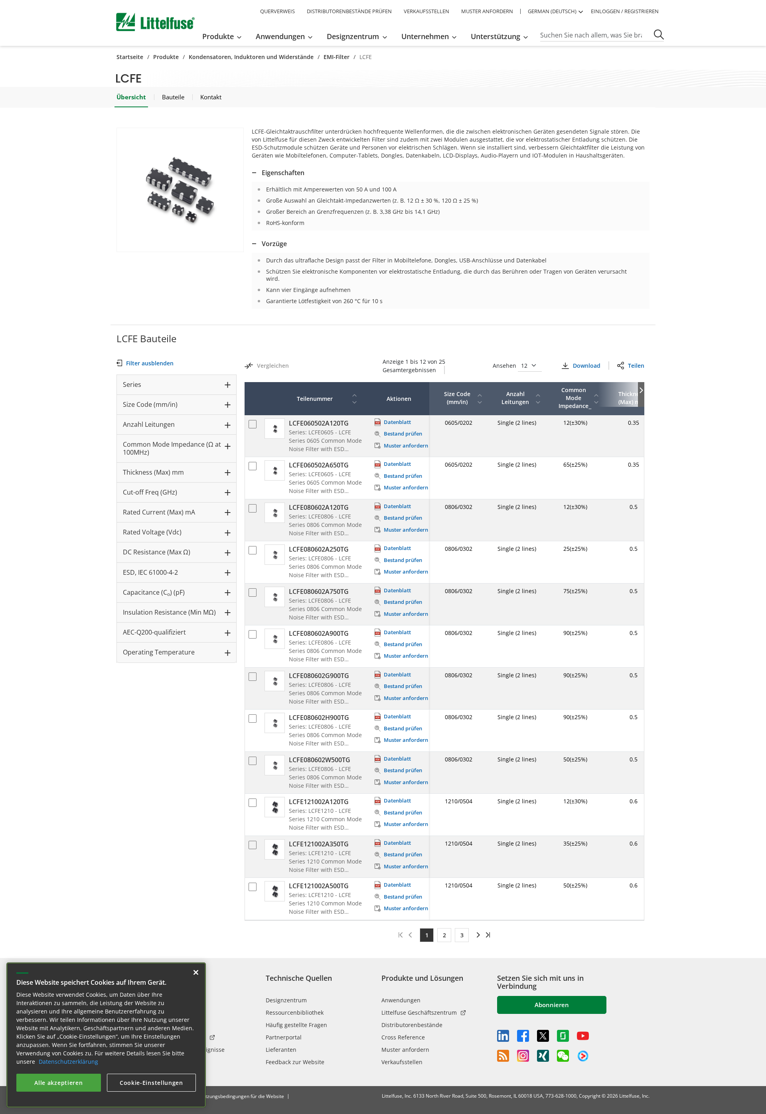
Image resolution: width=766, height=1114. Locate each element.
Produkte (166, 57)
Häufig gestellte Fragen (296, 1025)
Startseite (129, 57)
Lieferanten (281, 1049)
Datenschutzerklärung (68, 1061)
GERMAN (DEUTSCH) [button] (552, 11)
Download (586, 365)
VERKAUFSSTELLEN (426, 11)
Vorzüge (274, 243)
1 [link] (426, 935)
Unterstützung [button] (495, 36)
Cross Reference (403, 1037)
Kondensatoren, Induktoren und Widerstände (251, 57)
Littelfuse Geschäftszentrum (419, 1012)
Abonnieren (552, 1005)
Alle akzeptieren (58, 1082)
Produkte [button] (218, 36)
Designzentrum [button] (353, 36)
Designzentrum (286, 1000)
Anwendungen (401, 1000)
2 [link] (444, 935)
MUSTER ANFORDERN (487, 11)
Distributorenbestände (411, 1025)
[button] (180, 190)
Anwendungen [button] (280, 36)
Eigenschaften (283, 172)
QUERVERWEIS (277, 11)
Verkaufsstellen (401, 1062)
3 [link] (462, 935)
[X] (543, 1036)
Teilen (636, 365)
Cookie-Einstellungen (151, 1082)
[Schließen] (196, 972)
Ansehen (505, 365)
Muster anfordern (405, 1049)
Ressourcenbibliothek (295, 1012)
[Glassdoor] (563, 1036)
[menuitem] (224, 36)
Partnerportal (284, 1037)
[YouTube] (583, 1036)
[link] (477, 935)
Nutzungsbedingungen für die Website (241, 1096)
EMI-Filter (336, 57)
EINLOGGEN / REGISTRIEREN (625, 11)
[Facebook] (523, 1036)
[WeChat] (563, 1056)
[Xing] (543, 1056)
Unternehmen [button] (425, 36)
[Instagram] (523, 1056)
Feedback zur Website (295, 1062)
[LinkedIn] (503, 1036)
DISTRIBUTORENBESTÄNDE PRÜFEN (349, 11)
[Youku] (583, 1056)
